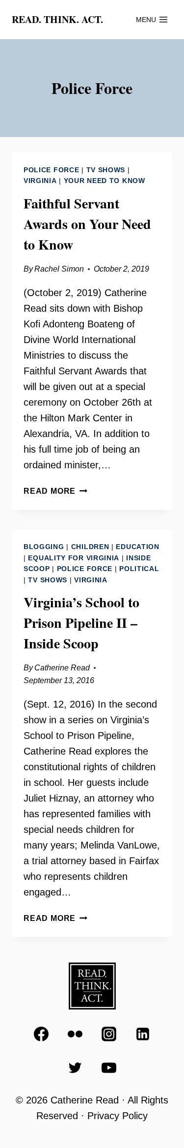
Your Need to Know (104, 180)
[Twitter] (75, 1067)
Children (90, 547)
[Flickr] (75, 1034)
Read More (55, 491)
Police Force (51, 170)
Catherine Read (62, 668)
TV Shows (106, 170)
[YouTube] (109, 1067)
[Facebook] (41, 1034)
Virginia (40, 180)
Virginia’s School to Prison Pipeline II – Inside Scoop (81, 622)
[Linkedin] (143, 1034)
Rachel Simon (59, 269)
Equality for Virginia (73, 558)
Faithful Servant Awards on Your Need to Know (87, 223)
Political (139, 569)
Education (137, 547)
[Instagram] (109, 1034)
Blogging (44, 547)
